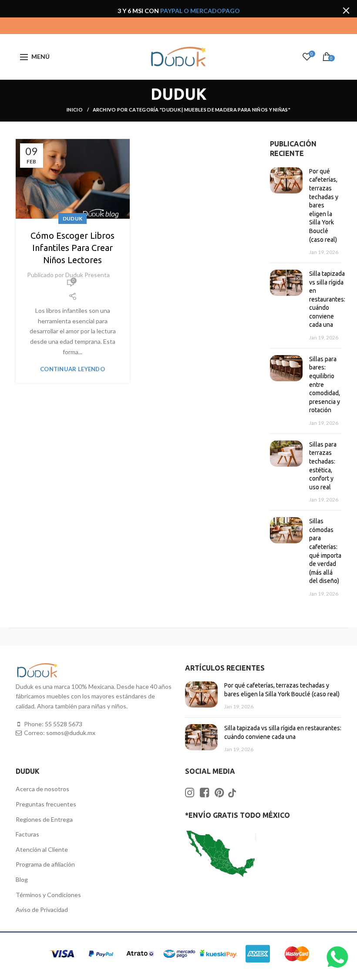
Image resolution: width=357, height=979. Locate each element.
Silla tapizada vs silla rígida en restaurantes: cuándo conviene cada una (327, 299)
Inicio (75, 109)
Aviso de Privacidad (42, 909)
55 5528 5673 (63, 724)
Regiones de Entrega (44, 819)
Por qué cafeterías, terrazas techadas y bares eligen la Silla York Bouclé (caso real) (323, 205)
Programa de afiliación (45, 864)
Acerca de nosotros (42, 789)
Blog (22, 879)
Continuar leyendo (72, 369)
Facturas (27, 834)
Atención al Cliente (42, 849)
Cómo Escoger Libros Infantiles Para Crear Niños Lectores (72, 247)
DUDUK (73, 218)
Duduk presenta (87, 274)
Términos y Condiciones (48, 894)
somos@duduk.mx (70, 732)
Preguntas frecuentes (46, 804)
